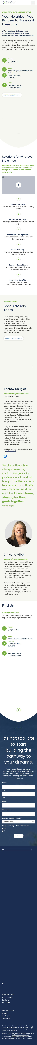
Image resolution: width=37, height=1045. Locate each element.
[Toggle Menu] (33, 3)
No (4, 831)
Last (3, 797)
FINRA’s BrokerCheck (10, 451)
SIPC (30, 1027)
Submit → (18, 836)
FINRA (26, 1027)
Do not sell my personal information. (22, 1038)
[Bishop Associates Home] (17, 915)
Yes (5, 829)
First (3, 790)
